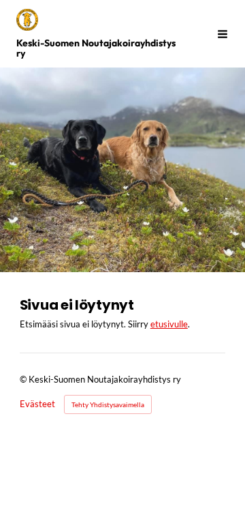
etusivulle (169, 324)
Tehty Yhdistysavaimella (107, 404)
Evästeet (37, 404)
